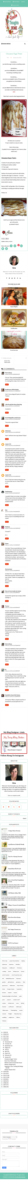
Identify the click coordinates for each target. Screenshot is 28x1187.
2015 (4, 1040)
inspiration (19, 989)
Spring (22, 1003)
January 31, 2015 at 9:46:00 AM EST (12, 511)
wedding (4, 1017)
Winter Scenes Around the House (13, 1062)
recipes (10, 241)
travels (21, 1010)
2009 (4, 1081)
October (7, 1043)
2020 (4, 1032)
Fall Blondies (14, 328)
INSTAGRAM (8, 1)
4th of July (4, 961)
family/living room (10, 978)
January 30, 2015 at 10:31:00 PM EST (12, 432)
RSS (24, 1)
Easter (22, 971)
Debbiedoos (8, 491)
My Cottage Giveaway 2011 (14, 929)
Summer (4, 1006)
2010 (4, 1079)
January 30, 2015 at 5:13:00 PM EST (12, 406)
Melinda (7, 527)
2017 (4, 1036)
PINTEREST (17, 1)
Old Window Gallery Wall (14, 893)
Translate (13, 1139)
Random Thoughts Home (18, 1174)
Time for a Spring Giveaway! (15, 856)
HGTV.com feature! (13, 943)
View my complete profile (14, 795)
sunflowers (11, 1006)
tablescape (18, 1006)
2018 (4, 1034)
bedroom (11, 964)
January (7, 1057)
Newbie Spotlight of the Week (9, 996)
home (3, 989)
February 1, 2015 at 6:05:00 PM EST (12, 592)
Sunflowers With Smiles (12, 389)
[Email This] (2, 238)
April (6, 1051)
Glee (24, 982)
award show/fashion (14, 961)
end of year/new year (17, 975)
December (8, 1042)
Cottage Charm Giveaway (14, 831)
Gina (14, 783)
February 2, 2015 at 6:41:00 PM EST (12, 671)
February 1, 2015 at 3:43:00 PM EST (12, 570)
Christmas (19, 968)
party (3, 999)
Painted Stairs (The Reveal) (14, 869)
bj (5, 669)
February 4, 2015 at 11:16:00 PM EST (12, 696)
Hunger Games (10, 989)
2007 (4, 1084)
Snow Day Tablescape (10, 1061)
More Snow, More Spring (14, 917)
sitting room (11, 1003)
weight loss (11, 1017)
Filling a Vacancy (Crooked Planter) (17, 905)
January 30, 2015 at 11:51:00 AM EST (12, 391)
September (8, 1045)
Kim (6, 510)
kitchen (4, 992)
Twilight (10, 1013)
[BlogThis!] (3, 238)
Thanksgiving (13, 1010)
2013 (4, 1073)
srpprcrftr (8, 444)
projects (9, 999)
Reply (7, 384)
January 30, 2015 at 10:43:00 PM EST (12, 476)
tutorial (4, 1013)
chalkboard (12, 968)
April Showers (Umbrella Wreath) (16, 844)
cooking (4, 971)
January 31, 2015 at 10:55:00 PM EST (12, 528)
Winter (18, 1017)
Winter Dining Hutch (10, 1064)
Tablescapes (5, 1010)
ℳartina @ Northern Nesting (13, 404)
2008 (4, 1083)
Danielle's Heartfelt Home (12, 695)
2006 (4, 1086)
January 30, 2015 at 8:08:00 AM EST (12, 374)
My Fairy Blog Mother (20, 1177)
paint (20, 996)
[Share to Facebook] (6, 238)
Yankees (4, 1020)
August (7, 1047)
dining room (16, 971)
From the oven (14, 350)
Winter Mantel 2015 (10, 1069)
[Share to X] (5, 238)
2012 (4, 1075)
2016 (4, 1038)
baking (6, 241)
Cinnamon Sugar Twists (11, 1059)
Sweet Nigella (14, 306)
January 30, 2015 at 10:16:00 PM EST (12, 419)
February (7, 1055)
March (7, 1053)
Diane (6, 543)
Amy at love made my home (13, 591)
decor (9, 971)
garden (4, 982)
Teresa (7, 606)
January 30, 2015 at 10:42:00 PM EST (12, 445)
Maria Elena (8, 372)
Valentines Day (17, 1013)
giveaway (18, 982)
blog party (4, 968)
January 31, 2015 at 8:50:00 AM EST (12, 493)
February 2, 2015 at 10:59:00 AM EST (12, 645)
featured (18, 978)
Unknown (8, 431)
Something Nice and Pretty (13, 417)
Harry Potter (20, 985)
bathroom (4, 964)
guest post (5, 985)
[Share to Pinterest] (8, 238)
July (6, 1049)
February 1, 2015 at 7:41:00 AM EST (12, 545)
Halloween (12, 985)
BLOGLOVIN (16, 5)
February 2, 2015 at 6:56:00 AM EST (12, 607)
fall (3, 978)
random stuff (16, 999)
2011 (4, 1077)
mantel (9, 992)
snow (17, 1003)
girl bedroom (11, 982)
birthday (18, 964)
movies (15, 992)
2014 (4, 1071)
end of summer (5, 975)
